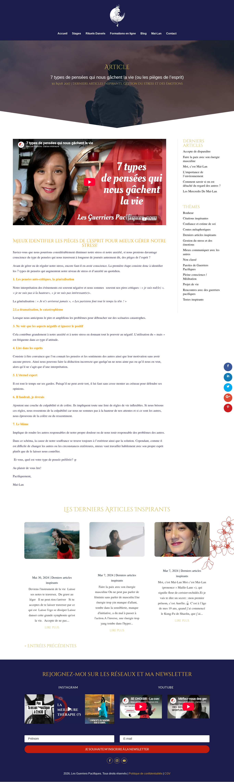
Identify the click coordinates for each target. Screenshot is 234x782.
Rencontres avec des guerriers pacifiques (201, 292)
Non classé (189, 259)
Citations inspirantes (195, 218)
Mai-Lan (156, 33)
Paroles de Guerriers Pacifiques (195, 267)
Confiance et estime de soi (199, 224)
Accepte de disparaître (198, 151)
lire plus (52, 627)
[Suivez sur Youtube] (124, 761)
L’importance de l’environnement (193, 174)
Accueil (62, 33)
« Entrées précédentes (50, 646)
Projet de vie (191, 284)
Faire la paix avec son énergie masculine (201, 159)
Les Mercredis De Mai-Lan (200, 191)
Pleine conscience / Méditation (195, 276)
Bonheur (188, 213)
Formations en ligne (123, 33)
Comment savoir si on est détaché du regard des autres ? (201, 183)
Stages (76, 33)
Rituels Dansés (95, 33)
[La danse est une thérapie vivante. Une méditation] (69, 709)
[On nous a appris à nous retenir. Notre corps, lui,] (99, 709)
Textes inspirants (193, 299)
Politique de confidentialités (145, 773)
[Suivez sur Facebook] (110, 761)
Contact (171, 33)
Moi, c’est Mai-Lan (195, 166)
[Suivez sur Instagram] (117, 761)
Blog (143, 33)
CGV (167, 773)
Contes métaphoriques (197, 229)
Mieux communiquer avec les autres (201, 252)
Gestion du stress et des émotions (153, 84)
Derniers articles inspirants (97, 84)
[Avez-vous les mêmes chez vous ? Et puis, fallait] (39, 709)
